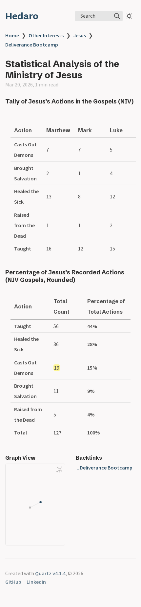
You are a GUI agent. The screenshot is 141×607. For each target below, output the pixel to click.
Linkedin (36, 582)
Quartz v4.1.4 (50, 573)
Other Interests (46, 35)
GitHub (13, 582)
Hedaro (21, 16)
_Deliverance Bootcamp (104, 467)
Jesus (79, 35)
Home (12, 35)
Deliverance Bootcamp (31, 44)
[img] (117, 16)
